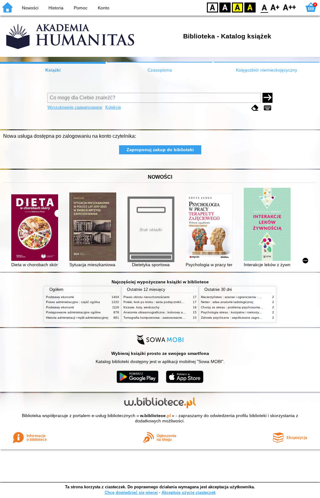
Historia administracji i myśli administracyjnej (77, 317)
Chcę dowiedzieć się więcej (131, 492)
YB (237, 7)
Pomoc (81, 7)
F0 (265, 7)
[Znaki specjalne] (267, 108)
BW (225, 7)
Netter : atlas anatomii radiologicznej (227, 302)
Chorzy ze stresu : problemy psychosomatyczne (235, 307)
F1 (275, 7)
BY (250, 7)
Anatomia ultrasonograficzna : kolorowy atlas (155, 312)
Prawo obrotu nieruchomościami (146, 297)
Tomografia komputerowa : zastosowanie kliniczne (159, 317)
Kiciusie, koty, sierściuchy (141, 307)
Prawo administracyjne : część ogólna (73, 302)
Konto (103, 7)
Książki (53, 69)
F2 (289, 7)
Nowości (30, 7)
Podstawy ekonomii (60, 297)
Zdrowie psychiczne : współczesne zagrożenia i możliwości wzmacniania (252, 317)
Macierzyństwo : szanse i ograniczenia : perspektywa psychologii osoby (252, 297)
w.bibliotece (155, 415)
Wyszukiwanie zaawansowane (75, 107)
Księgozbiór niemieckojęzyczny (266, 69)
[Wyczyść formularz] (255, 108)
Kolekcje (113, 107)
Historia (55, 7)
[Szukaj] (267, 98)
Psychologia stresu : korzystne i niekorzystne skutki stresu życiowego (250, 312)
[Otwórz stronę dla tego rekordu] (36, 228)
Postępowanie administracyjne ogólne (73, 312)
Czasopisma (160, 69)
